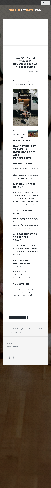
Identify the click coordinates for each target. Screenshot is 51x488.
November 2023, (37, 329)
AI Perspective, (27, 329)
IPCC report (27, 228)
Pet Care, (11, 332)
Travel (15, 347)
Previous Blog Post (17, 317)
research (35, 251)
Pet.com (25, 10)
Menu (46, 3)
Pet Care (14, 343)
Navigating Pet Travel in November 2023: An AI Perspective (25, 62)
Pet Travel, (18, 329)
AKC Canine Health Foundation (25, 205)
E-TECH (23, 371)
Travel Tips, (17, 332)
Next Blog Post (36, 317)
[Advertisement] (25, 33)
